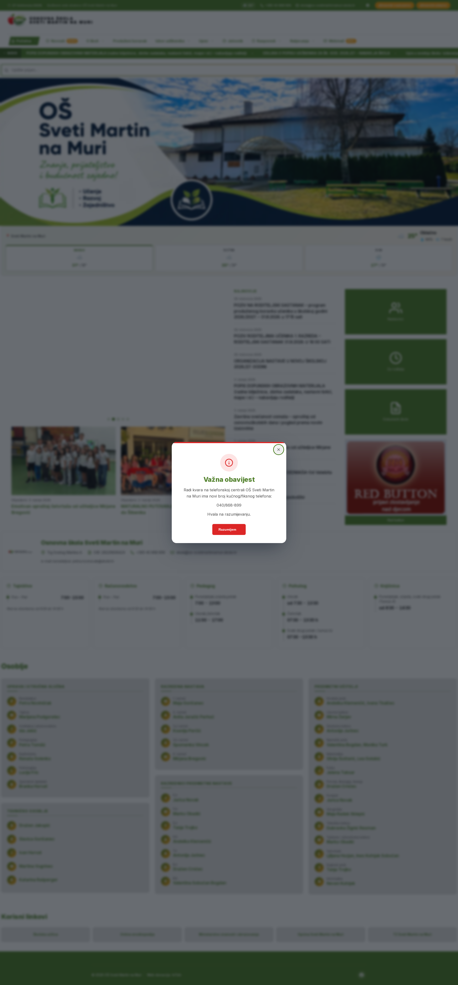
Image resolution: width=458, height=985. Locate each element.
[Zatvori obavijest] (278, 449)
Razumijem (227, 529)
